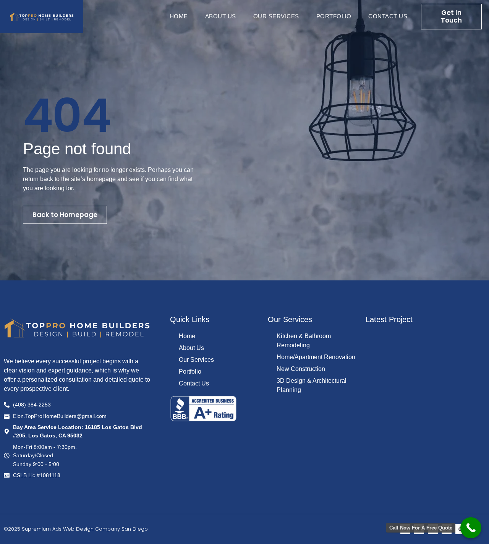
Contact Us (387, 16)
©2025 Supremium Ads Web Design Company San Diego (76, 529)
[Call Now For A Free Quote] (470, 527)
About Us (220, 16)
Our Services (276, 16)
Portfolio (333, 16)
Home (179, 16)
